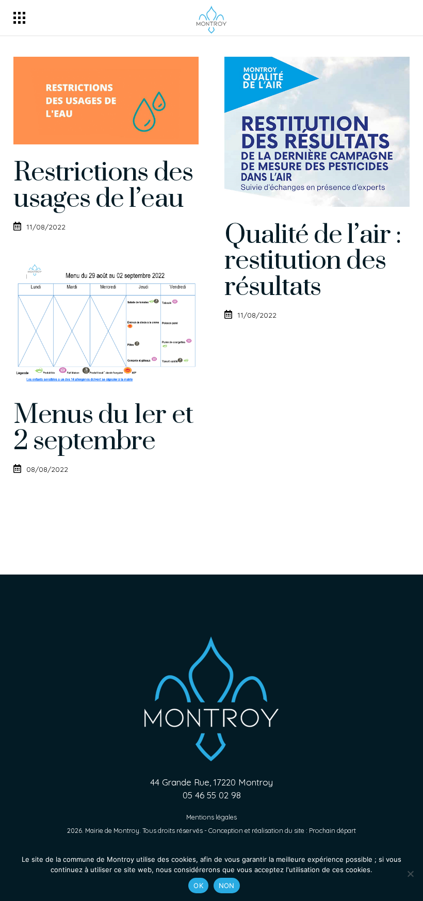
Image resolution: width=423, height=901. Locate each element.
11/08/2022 (46, 227)
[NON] (410, 874)
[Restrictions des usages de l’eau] (106, 100)
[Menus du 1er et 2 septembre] (106, 323)
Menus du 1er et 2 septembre (103, 428)
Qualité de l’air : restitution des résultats (312, 261)
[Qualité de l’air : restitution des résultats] (317, 132)
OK (198, 885)
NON (227, 885)
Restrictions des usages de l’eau (103, 186)
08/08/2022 (47, 469)
